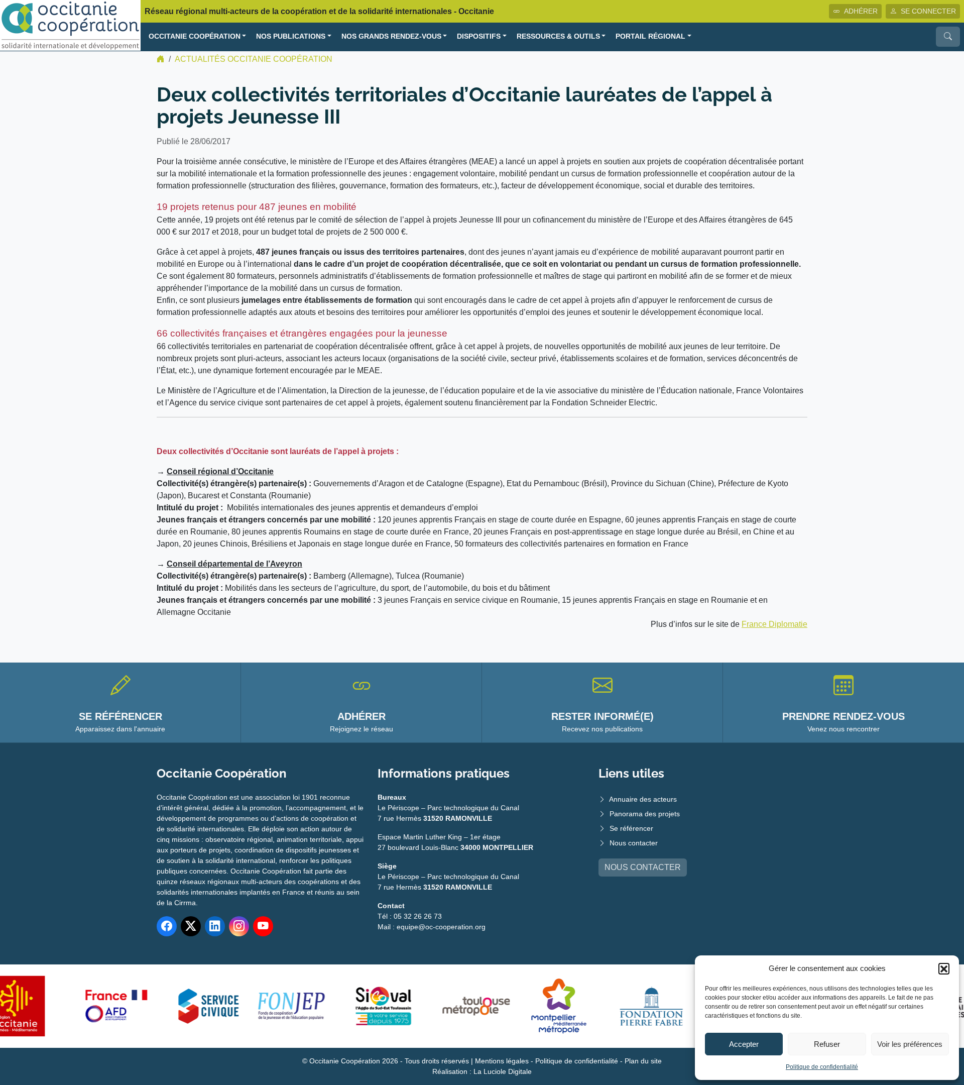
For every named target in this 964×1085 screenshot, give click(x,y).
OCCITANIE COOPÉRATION (194, 36)
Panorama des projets (645, 814)
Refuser (827, 1044)
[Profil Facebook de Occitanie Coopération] (167, 926)
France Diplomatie (774, 624)
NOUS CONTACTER (643, 867)
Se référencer (631, 828)
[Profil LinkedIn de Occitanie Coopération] (215, 926)
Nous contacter (634, 843)
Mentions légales (502, 1061)
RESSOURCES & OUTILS (558, 36)
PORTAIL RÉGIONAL (650, 36)
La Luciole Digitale (502, 1071)
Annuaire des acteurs (643, 799)
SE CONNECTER (928, 11)
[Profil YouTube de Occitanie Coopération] (263, 926)
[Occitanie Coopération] (70, 25)
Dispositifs (479, 36)
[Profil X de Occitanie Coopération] (191, 926)
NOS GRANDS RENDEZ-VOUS (391, 36)
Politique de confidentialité (822, 1066)
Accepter (744, 1044)
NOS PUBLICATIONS (290, 36)
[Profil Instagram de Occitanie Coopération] (239, 926)
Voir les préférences (909, 1044)
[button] (944, 968)
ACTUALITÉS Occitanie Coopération (253, 59)
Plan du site (643, 1061)
